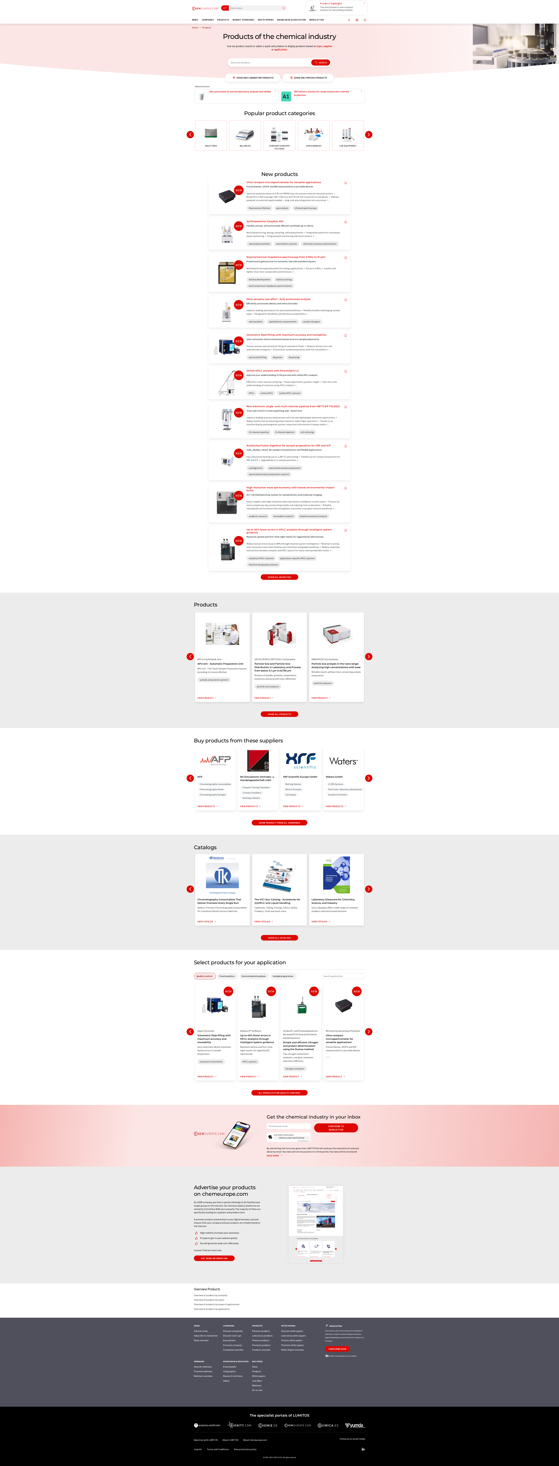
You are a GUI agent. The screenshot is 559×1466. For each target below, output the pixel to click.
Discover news (201, 1330)
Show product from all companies (279, 822)
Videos (226, 1380)
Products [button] (223, 19)
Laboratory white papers (293, 1335)
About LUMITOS (230, 1439)
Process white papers (292, 1340)
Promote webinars (203, 1371)
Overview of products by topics (209, 1299)
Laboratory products (262, 1335)
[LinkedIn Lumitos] (363, 1449)
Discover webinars (203, 1366)
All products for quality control (279, 1092)
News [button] (195, 19)
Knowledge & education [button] (291, 19)
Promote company (232, 1345)
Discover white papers (292, 1330)
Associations (229, 1340)
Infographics (229, 1371)
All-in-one (257, 1390)
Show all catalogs (279, 937)
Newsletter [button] (316, 19)
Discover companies (233, 1330)
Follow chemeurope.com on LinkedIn (343, 1356)
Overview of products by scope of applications (216, 1304)
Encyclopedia (229, 1366)
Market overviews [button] (243, 19)
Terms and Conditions (218, 1449)
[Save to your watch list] (345, 183)
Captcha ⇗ (304, 1141)
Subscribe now (337, 1348)
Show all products (279, 714)
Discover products (261, 1330)
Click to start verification (291, 1137)
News (255, 1366)
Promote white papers (292, 1345)
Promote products (261, 1345)
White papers (258, 1376)
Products (256, 1371)
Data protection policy (245, 1449)
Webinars (256, 1385)
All (224, 8)
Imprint (198, 1449)
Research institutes (233, 1376)
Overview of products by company (210, 1295)
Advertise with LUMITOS (206, 1439)
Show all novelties (279, 577)
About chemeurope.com (255, 1439)
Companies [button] (208, 19)
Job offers (257, 1380)
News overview (201, 1340)
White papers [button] (266, 19)
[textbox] (343, 976)
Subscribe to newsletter (336, 1128)
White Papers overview (292, 1349)
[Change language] (357, 20)
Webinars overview (203, 1376)
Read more (273, 1155)
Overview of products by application (212, 1308)
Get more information (214, 1258)
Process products (260, 1340)
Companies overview (233, 1349)
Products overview (261, 1349)
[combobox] (343, 976)
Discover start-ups (232, 1335)
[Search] (284, 8)
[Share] (349, 20)
